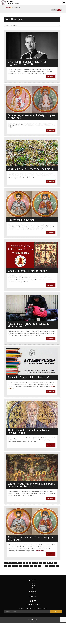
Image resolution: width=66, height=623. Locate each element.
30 (53, 566)
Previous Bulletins (33, 591)
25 (35, 566)
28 (46, 566)
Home (33, 583)
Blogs (33, 589)
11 (37, 562)
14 (48, 562)
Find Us (33, 587)
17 (5, 566)
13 (44, 562)
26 (39, 566)
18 (9, 566)
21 (20, 566)
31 (57, 566)
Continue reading (40, 550)
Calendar (33, 585)
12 (40, 562)
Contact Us (33, 593)
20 (16, 566)
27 (42, 566)
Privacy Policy (33, 621)
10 (33, 562)
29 (50, 566)
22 (24, 566)
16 (55, 562)
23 (28, 566)
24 (31, 566)
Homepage (7, 7)
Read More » (50, 76)
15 (51, 562)
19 (13, 566)
